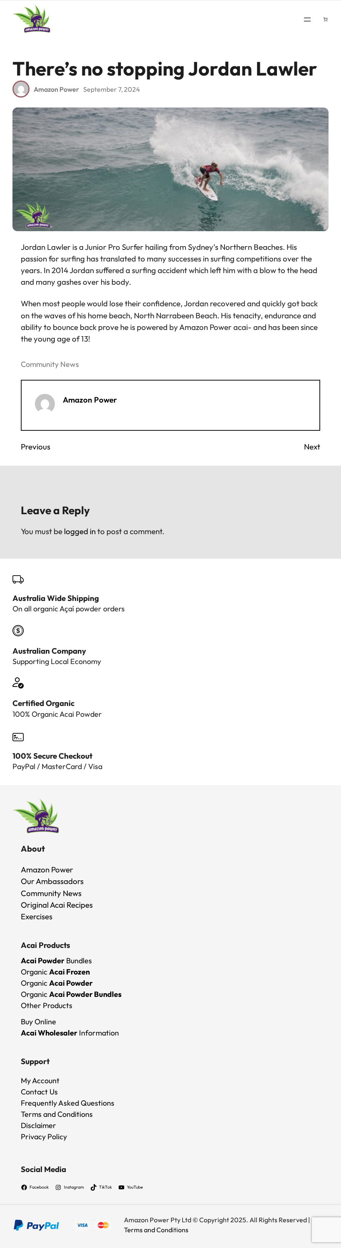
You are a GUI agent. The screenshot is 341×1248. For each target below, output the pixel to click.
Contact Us (39, 1092)
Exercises (36, 916)
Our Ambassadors (52, 881)
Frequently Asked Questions (67, 1103)
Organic (55, 972)
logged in (80, 531)
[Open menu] (307, 19)
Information (70, 1033)
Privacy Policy (44, 1136)
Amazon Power (90, 400)
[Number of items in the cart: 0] (325, 19)
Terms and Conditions (57, 1114)
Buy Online (38, 1021)
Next (312, 447)
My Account (40, 1080)
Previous (35, 447)
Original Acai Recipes (57, 905)
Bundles (56, 960)
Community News (50, 364)
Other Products (46, 1005)
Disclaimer (38, 1125)
